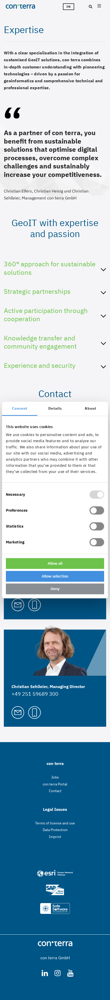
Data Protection (55, 829)
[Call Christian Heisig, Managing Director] (34, 604)
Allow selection (55, 576)
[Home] (25, 6)
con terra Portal (55, 784)
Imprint (55, 836)
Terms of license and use (55, 823)
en (69, 6)
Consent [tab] (19, 408)
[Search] (90, 7)
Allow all (55, 563)
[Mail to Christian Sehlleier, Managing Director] (18, 711)
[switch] (97, 510)
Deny (55, 588)
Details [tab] (55, 408)
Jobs (55, 777)
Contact (55, 791)
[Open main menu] (99, 6)
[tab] (55, 273)
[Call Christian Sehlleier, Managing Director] (34, 711)
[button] (55, 269)
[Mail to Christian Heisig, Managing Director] (18, 604)
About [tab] (90, 408)
